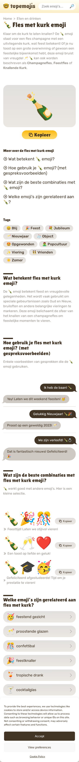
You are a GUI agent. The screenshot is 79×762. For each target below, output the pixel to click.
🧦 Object (45, 236)
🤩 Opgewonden (20, 244)
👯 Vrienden (42, 252)
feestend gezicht (25, 617)
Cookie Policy (37, 756)
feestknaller (21, 660)
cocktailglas (21, 690)
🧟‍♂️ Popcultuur (54, 244)
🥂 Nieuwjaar (17, 236)
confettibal (20, 646)
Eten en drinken (29, 18)
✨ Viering (15, 252)
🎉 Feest (32, 228)
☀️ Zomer (14, 260)
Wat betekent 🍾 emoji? (31, 158)
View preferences (39, 747)
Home (7, 18)
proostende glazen (27, 631)
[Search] (71, 6)
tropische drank (24, 675)
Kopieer (42, 134)
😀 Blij (11, 228)
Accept (39, 736)
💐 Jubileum (59, 228)
